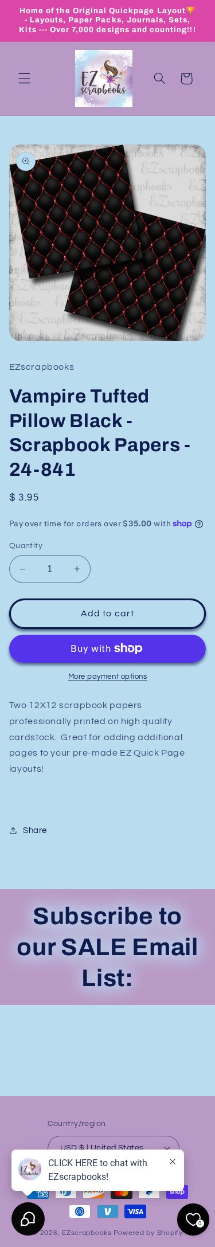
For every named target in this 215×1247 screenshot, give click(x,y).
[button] (24, 78)
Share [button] (35, 830)
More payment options (107, 677)
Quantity (25, 546)
